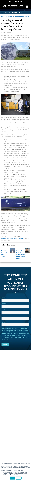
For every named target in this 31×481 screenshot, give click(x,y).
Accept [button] (12, 478)
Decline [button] (18, 478)
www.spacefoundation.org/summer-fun (12, 238)
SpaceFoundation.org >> (7, 16)
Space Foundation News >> (22, 16)
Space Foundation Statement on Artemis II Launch (4, 252)
